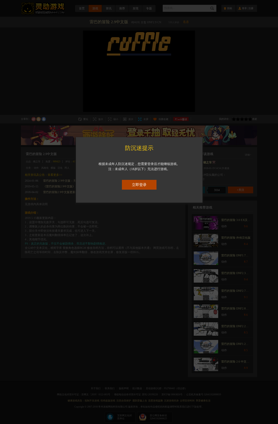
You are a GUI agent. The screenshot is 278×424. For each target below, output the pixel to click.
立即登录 (139, 185)
